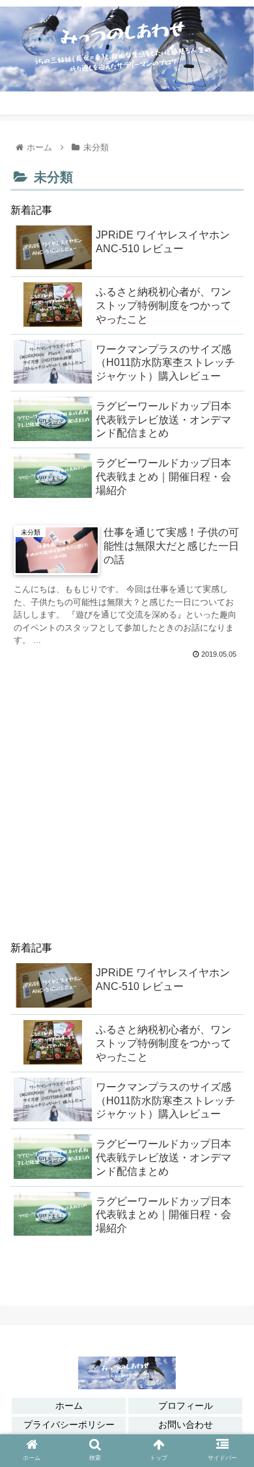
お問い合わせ (185, 1424)
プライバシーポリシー (69, 1424)
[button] (228, 1381)
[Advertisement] (127, 797)
